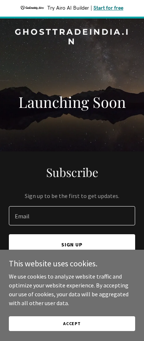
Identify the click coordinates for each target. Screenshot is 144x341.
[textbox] (72, 215)
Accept (72, 323)
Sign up (72, 244)
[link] (72, 42)
